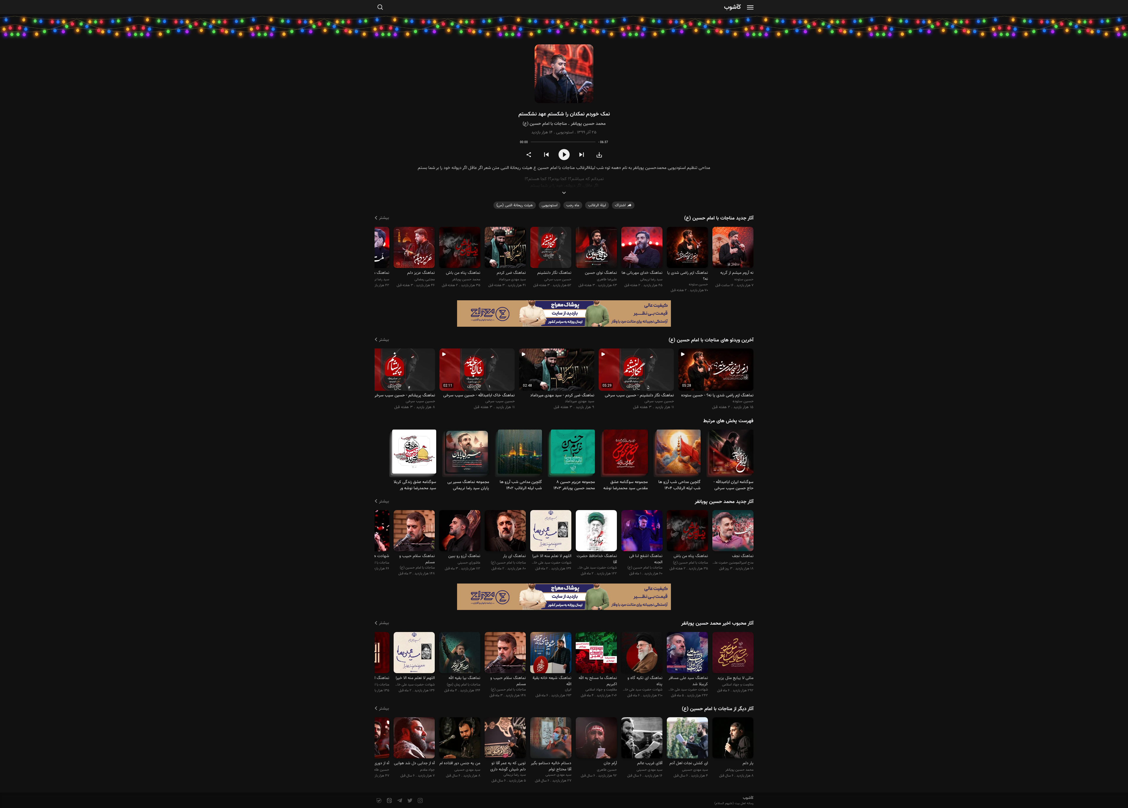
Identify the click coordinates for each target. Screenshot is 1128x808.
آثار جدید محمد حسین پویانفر (724, 502)
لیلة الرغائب (597, 205)
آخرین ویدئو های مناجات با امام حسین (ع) (711, 340)
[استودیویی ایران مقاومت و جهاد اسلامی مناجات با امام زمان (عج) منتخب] (550, 653)
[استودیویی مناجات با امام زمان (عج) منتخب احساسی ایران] (459, 653)
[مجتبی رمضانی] (414, 248)
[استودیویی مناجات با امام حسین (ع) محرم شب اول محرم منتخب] (414, 531)
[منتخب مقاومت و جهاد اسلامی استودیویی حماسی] (596, 653)
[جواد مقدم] (414, 738)
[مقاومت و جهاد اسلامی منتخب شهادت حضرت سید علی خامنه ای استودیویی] (732, 653)
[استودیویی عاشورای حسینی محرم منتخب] (459, 531)
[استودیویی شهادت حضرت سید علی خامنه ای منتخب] (596, 531)
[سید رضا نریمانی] (641, 248)
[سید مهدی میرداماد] (505, 248)
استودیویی (564, 132)
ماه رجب (572, 205)
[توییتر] (409, 800)
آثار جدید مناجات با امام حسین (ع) (718, 218)
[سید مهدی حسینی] (687, 738)
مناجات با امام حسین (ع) (545, 123)
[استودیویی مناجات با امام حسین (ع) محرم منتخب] (505, 531)
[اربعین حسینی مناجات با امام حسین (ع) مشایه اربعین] (467, 454)
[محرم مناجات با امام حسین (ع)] (731, 454)
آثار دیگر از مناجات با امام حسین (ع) (717, 709)
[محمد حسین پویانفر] (459, 248)
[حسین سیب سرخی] (550, 248)
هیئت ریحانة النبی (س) (514, 205)
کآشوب (732, 7)
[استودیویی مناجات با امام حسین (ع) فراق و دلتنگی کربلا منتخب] (687, 531)
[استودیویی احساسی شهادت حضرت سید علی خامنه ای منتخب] (687, 653)
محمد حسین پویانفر (588, 123)
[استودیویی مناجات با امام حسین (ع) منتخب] (641, 531)
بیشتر (384, 217)
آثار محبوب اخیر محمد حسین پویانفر (717, 623)
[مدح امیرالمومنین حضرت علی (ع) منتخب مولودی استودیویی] (732, 531)
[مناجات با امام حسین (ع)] (414, 454)
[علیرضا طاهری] (596, 248)
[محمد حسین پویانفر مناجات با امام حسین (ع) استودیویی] (564, 74)
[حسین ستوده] (732, 248)
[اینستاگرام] (420, 800)
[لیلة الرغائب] (679, 454)
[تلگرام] (399, 800)
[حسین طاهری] (596, 738)
